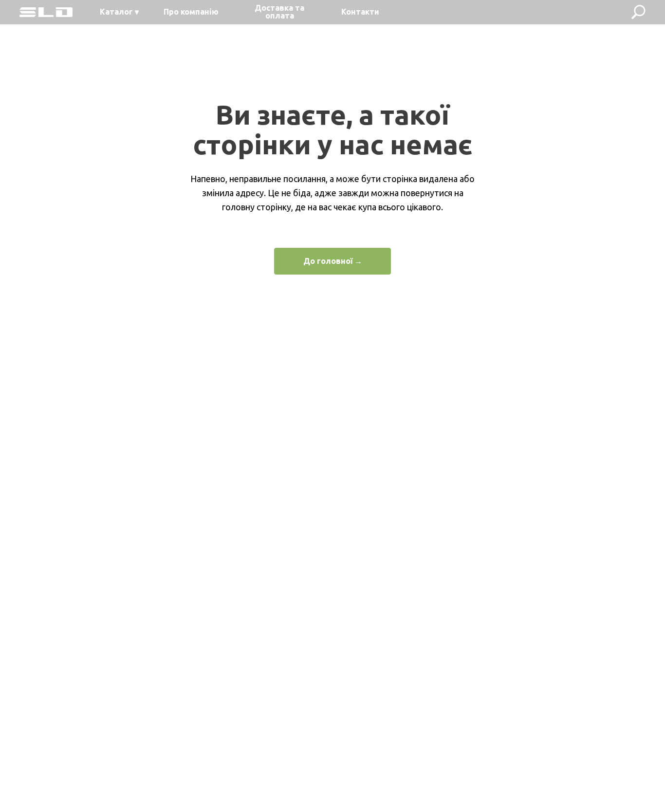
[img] (46, 12)
